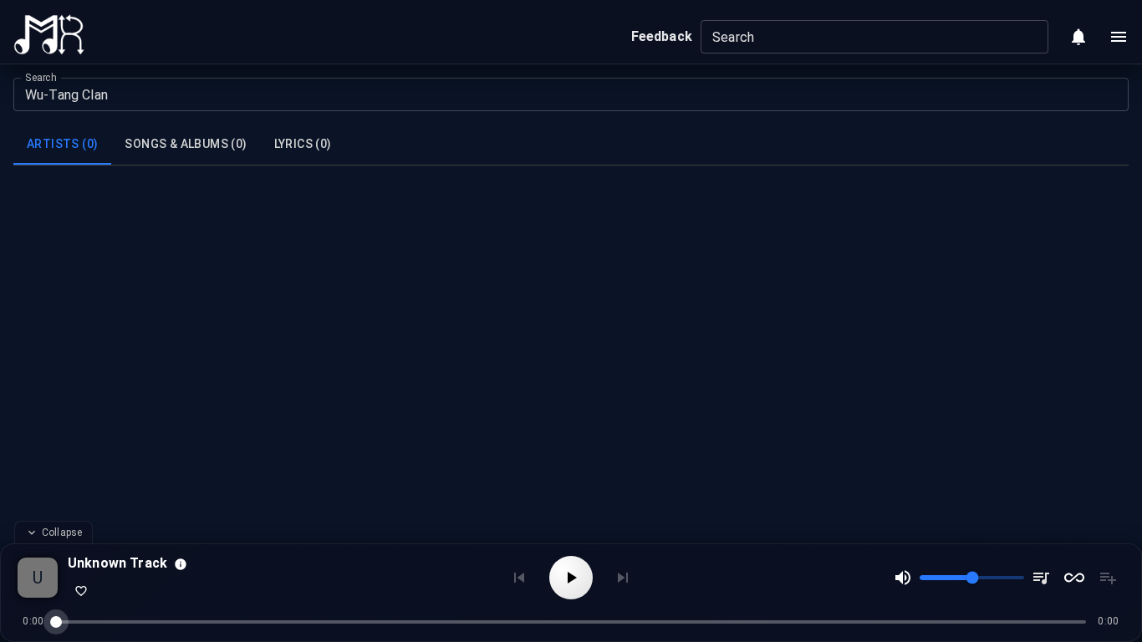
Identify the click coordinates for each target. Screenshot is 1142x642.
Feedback (662, 36)
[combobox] (861, 36)
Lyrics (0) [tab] (303, 143)
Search (40, 78)
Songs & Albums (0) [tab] (186, 143)
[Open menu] (1119, 37)
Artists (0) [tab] (62, 143)
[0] (1078, 37)
